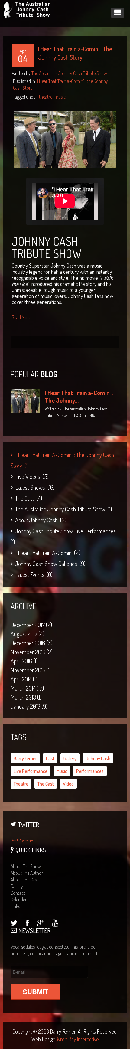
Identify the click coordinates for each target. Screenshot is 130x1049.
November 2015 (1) (31, 670)
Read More (21, 317)
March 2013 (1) (26, 697)
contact (18, 893)
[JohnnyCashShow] (27, 924)
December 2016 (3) (31, 643)
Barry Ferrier (25, 758)
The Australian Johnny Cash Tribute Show (69, 73)
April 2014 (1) (24, 679)
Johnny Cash (98, 758)
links (15, 906)
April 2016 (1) (24, 661)
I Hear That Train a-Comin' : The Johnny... (79, 396)
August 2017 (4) (27, 634)
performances (90, 771)
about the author (27, 873)
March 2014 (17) (27, 688)
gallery (69, 758)
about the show (26, 866)
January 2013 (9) (29, 706)
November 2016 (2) (32, 652)
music (60, 97)
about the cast (24, 880)
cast (50, 758)
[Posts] (40, 924)
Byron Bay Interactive (77, 1039)
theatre (45, 97)
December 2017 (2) (31, 625)
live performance (30, 771)
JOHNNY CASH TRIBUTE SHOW (46, 247)
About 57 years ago (22, 840)
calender (19, 900)
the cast (45, 784)
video (68, 784)
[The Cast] (65, 139)
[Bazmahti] (14, 924)
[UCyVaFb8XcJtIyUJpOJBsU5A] (55, 924)
